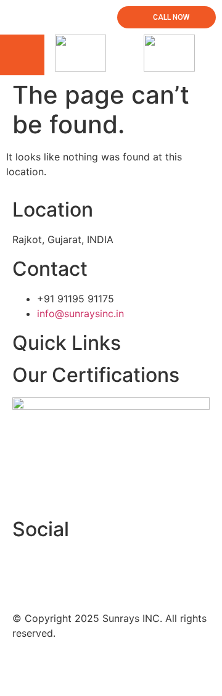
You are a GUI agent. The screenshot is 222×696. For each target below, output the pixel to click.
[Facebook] (27, 567)
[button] (22, 55)
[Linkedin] (61, 567)
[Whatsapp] (95, 567)
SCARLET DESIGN (172, 668)
